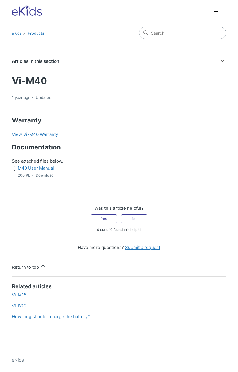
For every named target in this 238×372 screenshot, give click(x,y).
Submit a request (142, 247)
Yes (104, 218)
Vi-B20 (19, 306)
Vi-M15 (19, 295)
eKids (17, 33)
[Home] (27, 10)
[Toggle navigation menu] (215, 10)
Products (36, 33)
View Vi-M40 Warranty (35, 134)
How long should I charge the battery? (51, 316)
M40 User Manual (36, 168)
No (134, 218)
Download (45, 175)
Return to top (26, 267)
